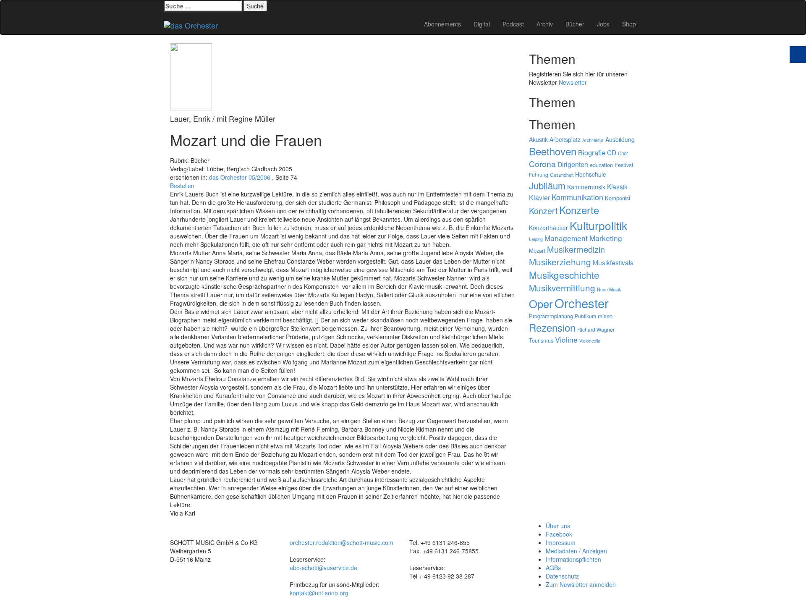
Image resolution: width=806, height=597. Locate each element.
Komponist (618, 198)
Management (566, 238)
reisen (605, 316)
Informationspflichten (573, 559)
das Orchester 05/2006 (239, 177)
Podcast (513, 24)
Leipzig (536, 239)
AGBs (553, 567)
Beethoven (552, 151)
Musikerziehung (560, 261)
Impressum (561, 542)
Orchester (582, 303)
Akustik (538, 139)
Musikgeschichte (564, 274)
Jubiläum (547, 185)
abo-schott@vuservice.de (323, 567)
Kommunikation (577, 196)
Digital (482, 24)
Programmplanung (551, 316)
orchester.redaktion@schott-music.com (341, 542)
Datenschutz (562, 576)
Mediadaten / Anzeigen (576, 551)
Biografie (591, 152)
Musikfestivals (613, 262)
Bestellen (182, 185)
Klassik (617, 186)
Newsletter (573, 82)
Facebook (559, 534)
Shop (629, 24)
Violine (566, 339)
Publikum (585, 315)
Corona (542, 164)
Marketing (605, 238)
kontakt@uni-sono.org (319, 593)
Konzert (543, 210)
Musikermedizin (576, 249)
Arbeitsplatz (565, 139)
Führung (538, 174)
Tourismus (541, 340)
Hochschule (590, 174)
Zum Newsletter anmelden (581, 584)
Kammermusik (586, 187)
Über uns (558, 525)
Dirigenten (572, 164)
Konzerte (579, 209)
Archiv (544, 24)
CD (611, 152)
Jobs (603, 24)
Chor (623, 153)
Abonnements (442, 24)
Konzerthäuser (548, 227)
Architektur (593, 140)
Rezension (552, 327)
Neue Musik (609, 289)
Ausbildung (620, 139)
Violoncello (589, 341)
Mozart (537, 250)
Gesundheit (561, 174)
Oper (541, 303)
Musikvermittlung (562, 287)
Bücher (574, 24)
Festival (624, 165)
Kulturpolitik (598, 225)
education (601, 165)
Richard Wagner (596, 329)
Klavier (539, 197)
